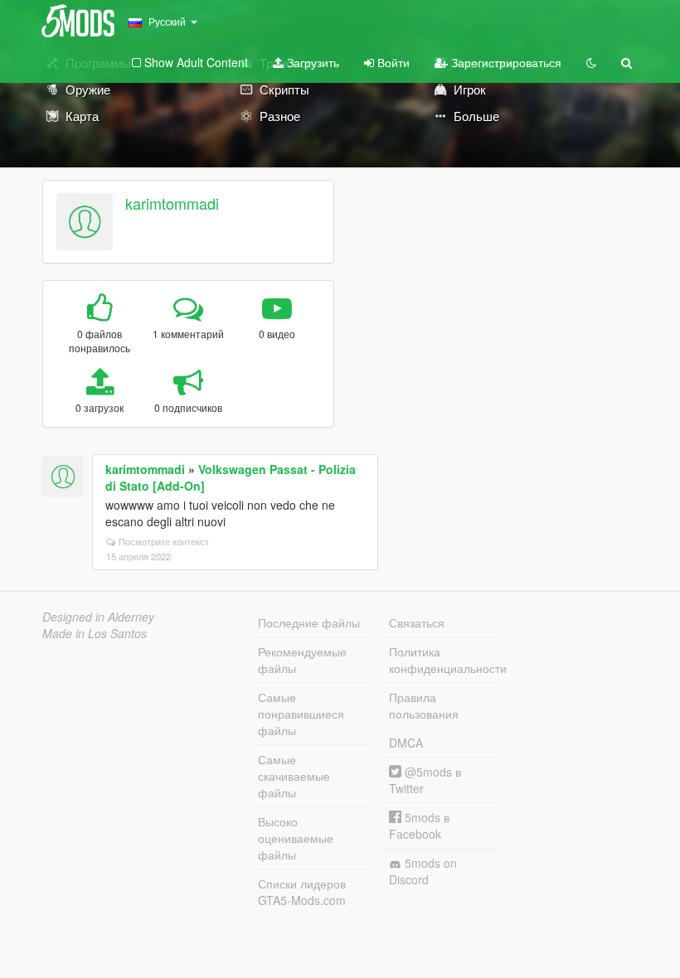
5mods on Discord (423, 871)
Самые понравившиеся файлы (301, 713)
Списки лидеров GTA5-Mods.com (302, 891)
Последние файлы (309, 622)
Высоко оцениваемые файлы (295, 838)
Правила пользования (424, 705)
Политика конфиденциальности (445, 659)
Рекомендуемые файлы (302, 659)
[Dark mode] (591, 62)
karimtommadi (172, 203)
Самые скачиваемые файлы (294, 776)
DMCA (406, 742)
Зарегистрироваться (504, 62)
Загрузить (311, 62)
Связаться (416, 622)
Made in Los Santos (94, 633)
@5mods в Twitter (425, 779)
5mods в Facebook (419, 825)
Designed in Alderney (98, 616)
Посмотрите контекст (164, 541)
